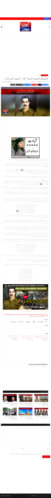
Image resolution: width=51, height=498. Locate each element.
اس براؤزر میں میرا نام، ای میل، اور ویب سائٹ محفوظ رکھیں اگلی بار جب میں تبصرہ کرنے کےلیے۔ (29, 453)
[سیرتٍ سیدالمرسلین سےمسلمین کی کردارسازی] (25, 411)
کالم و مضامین (44, 75)
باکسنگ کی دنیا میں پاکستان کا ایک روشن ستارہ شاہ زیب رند (34, 311)
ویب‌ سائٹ (23, 448)
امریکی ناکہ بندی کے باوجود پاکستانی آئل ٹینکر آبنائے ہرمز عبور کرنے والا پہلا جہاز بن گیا (23, 18)
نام (49, 443)
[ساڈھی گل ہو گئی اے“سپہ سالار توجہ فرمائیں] (41, 398)
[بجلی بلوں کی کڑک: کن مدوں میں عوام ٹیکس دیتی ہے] (10, 411)
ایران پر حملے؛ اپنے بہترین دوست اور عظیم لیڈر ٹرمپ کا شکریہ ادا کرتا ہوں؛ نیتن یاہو (26, 336)
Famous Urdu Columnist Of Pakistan (38, 364)
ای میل (48, 448)
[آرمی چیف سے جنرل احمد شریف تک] (41, 411)
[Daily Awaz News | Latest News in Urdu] (25, 27)
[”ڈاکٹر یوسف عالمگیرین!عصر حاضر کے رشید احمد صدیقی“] (10, 398)
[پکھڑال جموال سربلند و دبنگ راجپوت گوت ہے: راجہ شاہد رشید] (25, 398)
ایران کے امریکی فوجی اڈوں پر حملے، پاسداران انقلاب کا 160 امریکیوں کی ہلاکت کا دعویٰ (41, 336)
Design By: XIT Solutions (5, 495)
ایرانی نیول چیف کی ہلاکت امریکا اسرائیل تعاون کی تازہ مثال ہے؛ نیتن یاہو (11, 336)
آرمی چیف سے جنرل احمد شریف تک (42, 416)
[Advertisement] (25, 8)
